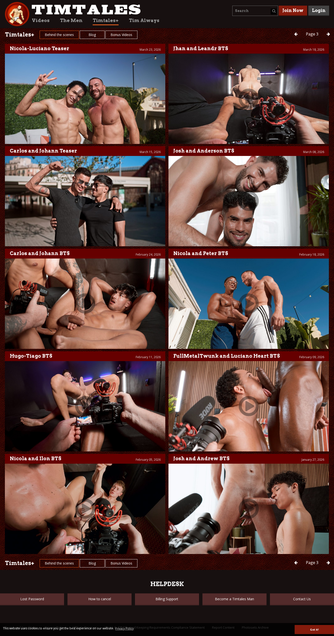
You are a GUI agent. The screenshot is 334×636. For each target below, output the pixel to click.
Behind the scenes (59, 34)
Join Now (292, 10)
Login (318, 10)
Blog (92, 34)
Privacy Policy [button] (124, 628)
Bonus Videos (121, 34)
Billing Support (167, 599)
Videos (41, 20)
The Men (71, 20)
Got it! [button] (314, 629)
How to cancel (99, 599)
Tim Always (144, 20)
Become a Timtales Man (234, 599)
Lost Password (32, 599)
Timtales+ (106, 20)
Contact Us (302, 599)
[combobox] (255, 11)
